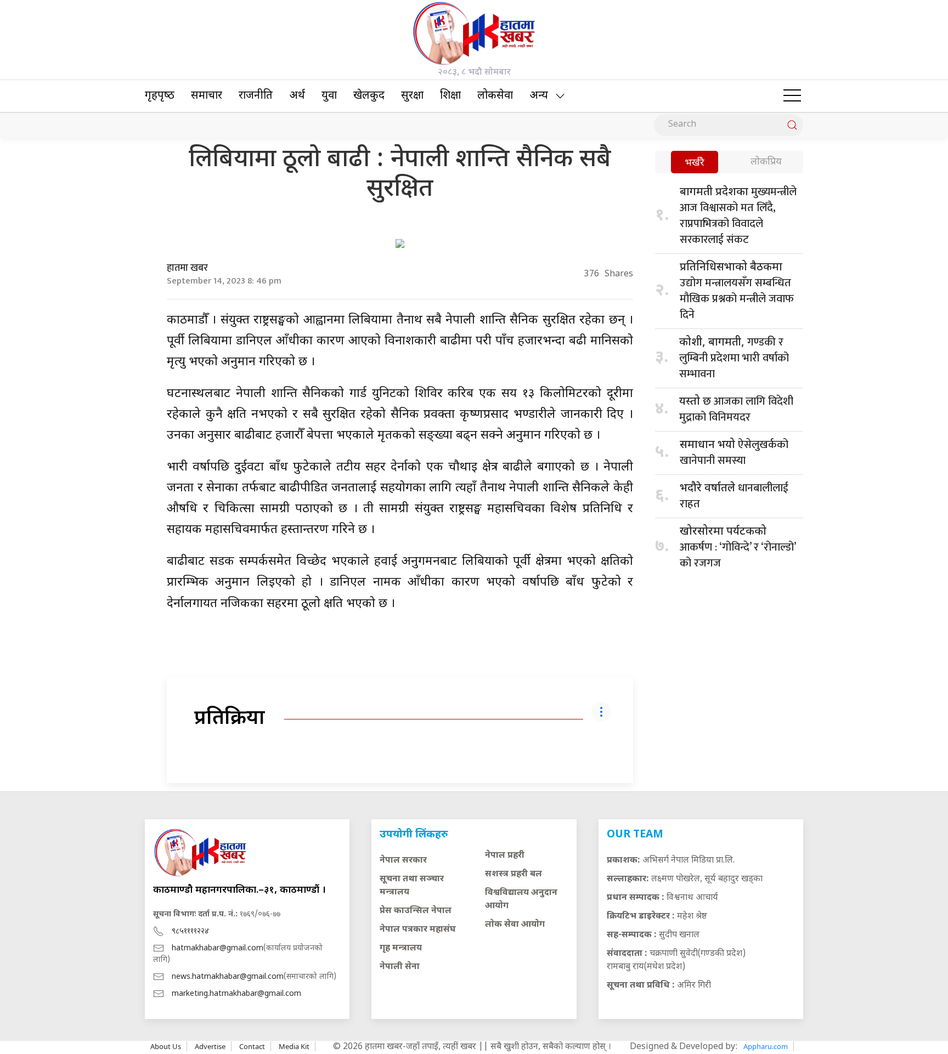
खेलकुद (369, 96)
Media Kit (294, 1046)
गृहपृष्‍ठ (159, 96)
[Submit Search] (792, 125)
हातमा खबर (187, 268)
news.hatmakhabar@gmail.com (228, 977)
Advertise (210, 1046)
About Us (165, 1046)
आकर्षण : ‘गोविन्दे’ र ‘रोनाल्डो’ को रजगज (737, 549)
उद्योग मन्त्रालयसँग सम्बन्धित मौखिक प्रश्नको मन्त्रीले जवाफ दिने (737, 292)
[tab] (694, 163)
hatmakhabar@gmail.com (217, 948)
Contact (252, 1046)
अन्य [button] (538, 96)
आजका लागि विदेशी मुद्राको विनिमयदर (736, 409)
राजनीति (256, 96)
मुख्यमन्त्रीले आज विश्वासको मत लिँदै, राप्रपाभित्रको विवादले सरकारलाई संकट (738, 216)
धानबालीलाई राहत (734, 496)
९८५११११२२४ (190, 931)
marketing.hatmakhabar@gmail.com (236, 994)
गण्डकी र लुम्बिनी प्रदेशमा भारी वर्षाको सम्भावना (734, 358)
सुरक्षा (412, 96)
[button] (792, 96)
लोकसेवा (495, 96)
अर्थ (297, 96)
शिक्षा (450, 96)
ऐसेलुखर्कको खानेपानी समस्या (734, 452)
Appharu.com (765, 1046)
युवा (329, 96)
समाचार (206, 96)
